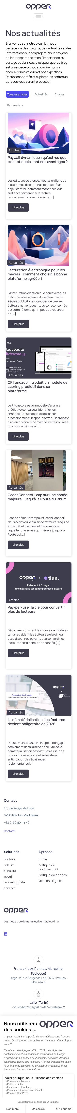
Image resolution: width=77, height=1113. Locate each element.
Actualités (41, 94)
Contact (9, 831)
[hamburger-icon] (38, 16)
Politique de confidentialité (48, 867)
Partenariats (15, 105)
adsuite (9, 865)
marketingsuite (14, 882)
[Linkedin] (6, 934)
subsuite (10, 871)
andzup (9, 859)
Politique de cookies (52, 875)
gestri (8, 877)
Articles (59, 94)
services (10, 888)
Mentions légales (50, 881)
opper (42, 859)
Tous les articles (17, 94)
